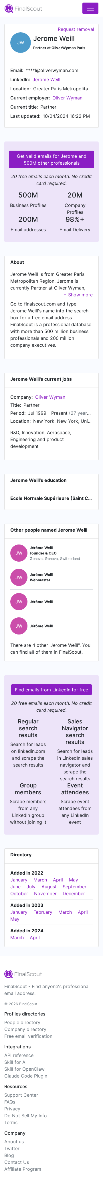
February (42, 912)
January (18, 880)
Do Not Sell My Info (25, 1115)
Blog (9, 1155)
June (15, 886)
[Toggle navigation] (90, 8)
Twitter (11, 1148)
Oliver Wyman (67, 98)
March (40, 880)
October (19, 893)
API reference (18, 1055)
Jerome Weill (46, 79)
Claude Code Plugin (25, 1076)
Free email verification (28, 1036)
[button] (78, 295)
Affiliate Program (22, 1169)
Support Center (21, 1095)
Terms (10, 1122)
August (49, 886)
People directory (22, 1022)
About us (14, 1141)
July (31, 886)
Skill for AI (15, 1062)
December (74, 893)
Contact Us (16, 1162)
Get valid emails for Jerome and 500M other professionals (51, 159)
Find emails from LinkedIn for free (51, 690)
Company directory (25, 1029)
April (58, 880)
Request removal (76, 29)
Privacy (12, 1109)
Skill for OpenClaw (24, 1069)
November (45, 893)
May (73, 880)
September (74, 886)
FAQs (9, 1102)
